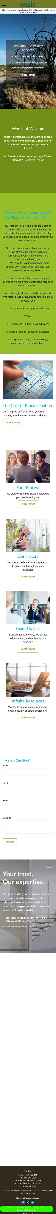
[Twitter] (28, 1202)
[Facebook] (23, 1202)
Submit (10, 842)
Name (6, 765)
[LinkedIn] (32, 1202)
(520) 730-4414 (31, 1174)
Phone (6, 800)
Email (5, 783)
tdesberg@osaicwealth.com (28, 1198)
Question (7, 817)
